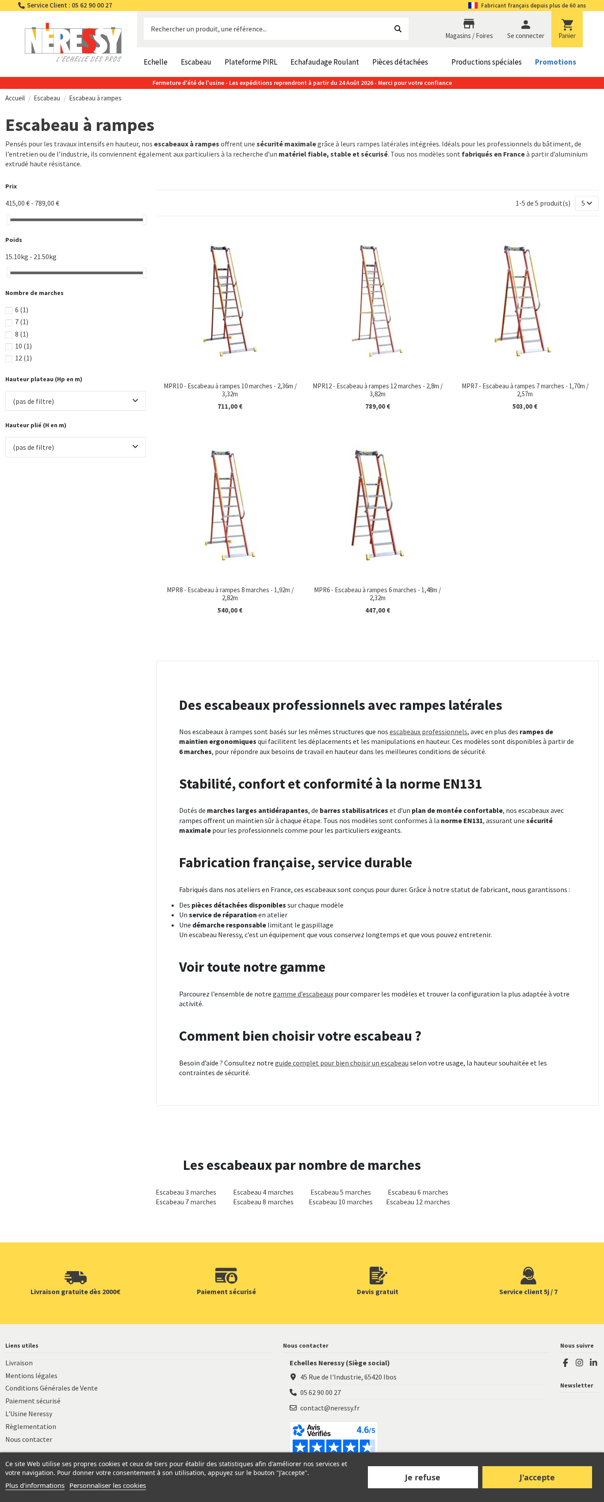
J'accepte (537, 1477)
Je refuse (422, 1477)
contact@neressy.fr (329, 1407)
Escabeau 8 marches (263, 1201)
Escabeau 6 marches (418, 1192)
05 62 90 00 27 (320, 1392)
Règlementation (30, 1426)
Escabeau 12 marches (418, 1201)
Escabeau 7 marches (186, 1201)
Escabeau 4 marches (263, 1192)
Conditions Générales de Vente (51, 1387)
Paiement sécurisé (33, 1400)
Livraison (19, 1362)
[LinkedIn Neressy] (593, 1362)
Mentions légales (31, 1375)
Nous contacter (28, 1439)
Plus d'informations (35, 1485)
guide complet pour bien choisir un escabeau (342, 1062)
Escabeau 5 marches (340, 1192)
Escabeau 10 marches (341, 1201)
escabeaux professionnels (428, 731)
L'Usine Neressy (28, 1413)
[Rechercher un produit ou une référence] (398, 29)
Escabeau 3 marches (186, 1192)
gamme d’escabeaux (303, 993)
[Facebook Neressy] (565, 1362)
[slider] (8, 219)
